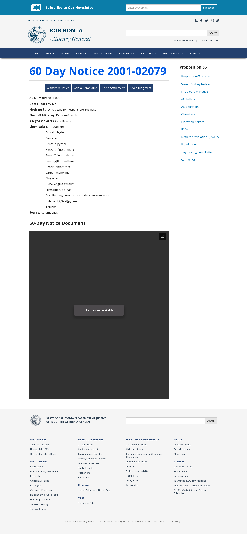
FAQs (184, 129)
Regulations (103, 53)
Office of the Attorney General (80, 521)
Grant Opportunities (40, 499)
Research (35, 476)
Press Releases (182, 449)
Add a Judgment (140, 88)
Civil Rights (35, 485)
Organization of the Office (43, 453)
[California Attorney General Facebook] (200, 20)
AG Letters (188, 99)
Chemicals (188, 114)
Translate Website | (196, 40)
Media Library (180, 453)
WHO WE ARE (38, 439)
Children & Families (39, 480)
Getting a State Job (183, 466)
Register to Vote (86, 502)
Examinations (180, 471)
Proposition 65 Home (195, 76)
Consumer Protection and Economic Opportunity (144, 455)
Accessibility (105, 521)
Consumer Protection (41, 490)
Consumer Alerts (182, 444)
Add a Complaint (85, 88)
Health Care (132, 475)
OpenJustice (132, 485)
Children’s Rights (134, 449)
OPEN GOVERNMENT (91, 439)
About (49, 53)
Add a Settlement (113, 88)
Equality (130, 466)
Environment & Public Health (44, 494)
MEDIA (178, 439)
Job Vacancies (181, 476)
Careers (82, 53)
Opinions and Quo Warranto (44, 471)
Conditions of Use (141, 521)
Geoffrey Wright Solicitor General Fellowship (190, 492)
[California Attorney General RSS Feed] (195, 20)
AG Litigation (190, 107)
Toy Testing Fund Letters (197, 152)
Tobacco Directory (39, 504)
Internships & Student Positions (190, 480)
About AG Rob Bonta (40, 444)
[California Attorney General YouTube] (217, 20)
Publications (84, 472)
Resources (126, 53)
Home (35, 53)
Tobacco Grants (38, 508)
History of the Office (40, 449)
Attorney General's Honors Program (192, 485)
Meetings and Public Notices (92, 458)
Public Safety (36, 466)
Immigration (132, 480)
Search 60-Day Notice (195, 84)
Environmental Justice (137, 461)
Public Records (85, 468)
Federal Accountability (137, 471)
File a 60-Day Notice (194, 91)
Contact (196, 53)
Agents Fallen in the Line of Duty (94, 490)
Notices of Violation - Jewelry (200, 137)
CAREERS (179, 461)
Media (65, 53)
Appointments (173, 53)
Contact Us (188, 159)
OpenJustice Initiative (88, 463)
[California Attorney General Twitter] (205, 20)
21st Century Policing (136, 444)
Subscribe (209, 7)
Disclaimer (159, 521)
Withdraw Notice (58, 88)
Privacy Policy (122, 521)
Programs (148, 53)
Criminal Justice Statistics (90, 453)
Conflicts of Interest (88, 449)
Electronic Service (192, 122)
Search (213, 33)
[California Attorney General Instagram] (211, 20)
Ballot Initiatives (86, 444)
